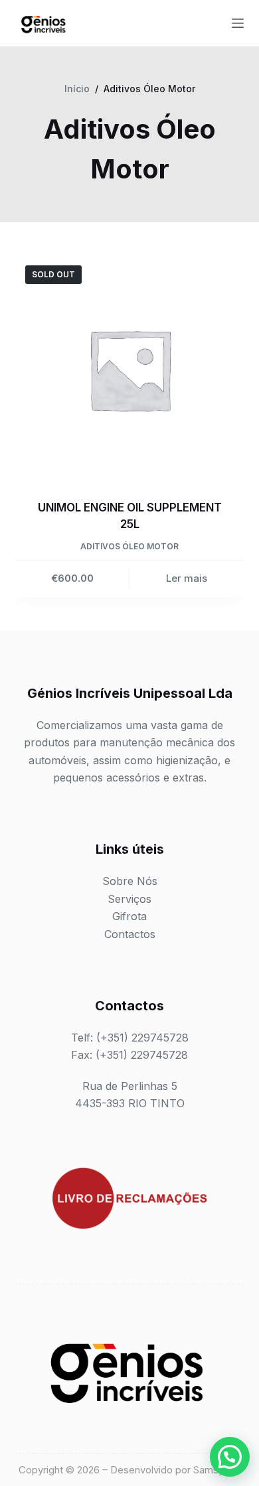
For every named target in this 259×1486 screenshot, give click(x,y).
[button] (230, 1457)
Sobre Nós (129, 881)
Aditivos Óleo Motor (129, 546)
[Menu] (238, 23)
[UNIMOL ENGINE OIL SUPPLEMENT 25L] (129, 369)
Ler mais (186, 578)
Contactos (129, 934)
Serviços (129, 899)
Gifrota (129, 916)
